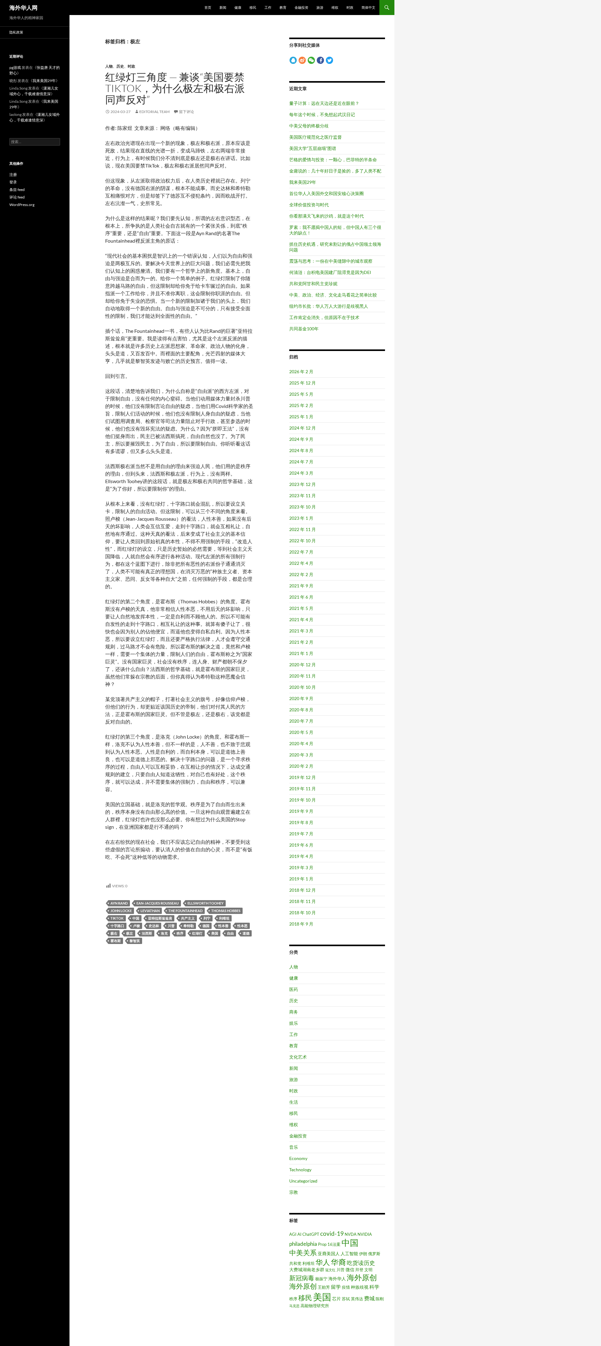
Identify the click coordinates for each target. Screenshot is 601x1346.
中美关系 (303, 1252)
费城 (369, 1298)
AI (299, 1234)
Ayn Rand (119, 903)
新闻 (222, 7)
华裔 (338, 1262)
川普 (171, 926)
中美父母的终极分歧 (309, 125)
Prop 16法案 (329, 1244)
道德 (246, 933)
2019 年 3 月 (301, 867)
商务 (293, 1011)
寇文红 (330, 1270)
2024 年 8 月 (301, 450)
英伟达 (357, 1298)
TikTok (117, 918)
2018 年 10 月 (302, 912)
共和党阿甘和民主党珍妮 (313, 283)
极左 (129, 933)
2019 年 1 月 (301, 878)
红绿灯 (197, 933)
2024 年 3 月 (301, 473)
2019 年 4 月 (301, 856)
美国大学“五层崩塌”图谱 (312, 148)
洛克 (164, 933)
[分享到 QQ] (293, 60)
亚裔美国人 (329, 1253)
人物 (109, 66)
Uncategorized (303, 1181)
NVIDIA (364, 1234)
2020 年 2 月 (301, 766)
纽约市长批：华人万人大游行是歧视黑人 (328, 306)
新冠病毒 (301, 1278)
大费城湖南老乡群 (306, 1269)
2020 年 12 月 (302, 664)
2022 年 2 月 (301, 574)
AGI (292, 1234)
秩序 (180, 933)
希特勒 (188, 926)
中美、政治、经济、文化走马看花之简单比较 (333, 294)
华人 (323, 1262)
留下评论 (186, 111)
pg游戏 (15, 67)
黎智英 (135, 941)
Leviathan (150, 911)
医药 (293, 989)
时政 (350, 7)
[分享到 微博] (302, 60)
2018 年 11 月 (302, 901)
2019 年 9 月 (301, 811)
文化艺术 (298, 1057)
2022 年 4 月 (301, 563)
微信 (350, 1269)
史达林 (154, 926)
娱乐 (293, 1023)
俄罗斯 (374, 1253)
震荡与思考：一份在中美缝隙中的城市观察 (330, 261)
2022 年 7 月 (301, 551)
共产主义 (188, 918)
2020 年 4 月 (301, 743)
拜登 (359, 1269)
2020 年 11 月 (302, 675)
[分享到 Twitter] (329, 60)
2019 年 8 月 (301, 822)
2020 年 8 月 (301, 709)
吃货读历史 (361, 1263)
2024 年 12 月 (302, 428)
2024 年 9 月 (301, 439)
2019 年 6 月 (301, 845)
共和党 (295, 1263)
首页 (207, 7)
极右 (113, 933)
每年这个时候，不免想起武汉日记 (322, 114)
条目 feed (17, 189)
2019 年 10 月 (302, 799)
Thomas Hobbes (225, 911)
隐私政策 (16, 32)
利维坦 (224, 918)
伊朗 (363, 1253)
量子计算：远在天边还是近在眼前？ (324, 103)
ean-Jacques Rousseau (157, 903)
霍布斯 (115, 941)
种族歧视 (359, 1287)
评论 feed (17, 197)
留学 (336, 1287)
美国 (214, 933)
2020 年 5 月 (301, 732)
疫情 (346, 1287)
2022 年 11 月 (302, 529)
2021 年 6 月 (301, 597)
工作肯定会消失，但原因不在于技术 (324, 317)
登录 (13, 182)
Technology (300, 1169)
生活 (293, 1102)
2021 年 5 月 (301, 608)
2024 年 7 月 (301, 461)
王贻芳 (324, 1287)
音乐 (293, 1147)
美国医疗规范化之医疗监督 (315, 137)
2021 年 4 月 (301, 619)
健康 (237, 7)
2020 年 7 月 (301, 721)
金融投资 (301, 7)
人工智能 (349, 1253)
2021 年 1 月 (301, 653)
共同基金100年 (304, 328)
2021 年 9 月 (301, 585)
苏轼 (346, 1298)
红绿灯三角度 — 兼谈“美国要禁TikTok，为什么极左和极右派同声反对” (175, 88)
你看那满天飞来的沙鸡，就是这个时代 (326, 216)
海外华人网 (23, 7)
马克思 (294, 1306)
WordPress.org (21, 204)
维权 (334, 7)
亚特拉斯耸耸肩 (160, 918)
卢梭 (136, 926)
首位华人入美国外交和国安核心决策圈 (326, 193)
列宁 (206, 918)
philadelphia (303, 1244)
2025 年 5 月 (301, 394)
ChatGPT (310, 1234)
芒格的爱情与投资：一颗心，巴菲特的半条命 (333, 159)
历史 (120, 66)
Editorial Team (154, 111)
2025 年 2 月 (301, 405)
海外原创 (362, 1277)
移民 (252, 7)
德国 (206, 926)
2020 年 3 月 (301, 754)
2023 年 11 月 (302, 495)
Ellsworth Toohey (205, 903)
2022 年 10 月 (302, 540)
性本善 (223, 926)
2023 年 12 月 (302, 484)
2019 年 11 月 (302, 788)
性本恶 (242, 926)
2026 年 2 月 (301, 371)
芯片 (336, 1298)
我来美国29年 (302, 182)
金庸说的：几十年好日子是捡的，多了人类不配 (335, 170)
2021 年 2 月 (301, 642)
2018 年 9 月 (301, 923)
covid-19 (332, 1233)
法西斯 (147, 933)
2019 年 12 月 (302, 777)
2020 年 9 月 (301, 698)
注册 (13, 174)
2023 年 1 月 (301, 518)
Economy (298, 1158)
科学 (374, 1287)
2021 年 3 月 (301, 630)
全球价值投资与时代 (309, 204)
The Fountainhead (185, 911)
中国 (135, 918)
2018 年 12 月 (302, 890)
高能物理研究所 (314, 1305)
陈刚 (380, 1298)
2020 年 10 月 (302, 687)
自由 (230, 933)
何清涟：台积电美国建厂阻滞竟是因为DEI (330, 272)
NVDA (351, 1234)
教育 (283, 7)
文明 (368, 1269)
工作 (268, 7)
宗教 (293, 1192)
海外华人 (337, 1278)
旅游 (319, 7)
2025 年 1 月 (301, 416)
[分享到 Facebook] (320, 60)
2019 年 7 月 (301, 833)
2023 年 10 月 (302, 506)
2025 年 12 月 (302, 382)
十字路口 (117, 926)
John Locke (121, 911)
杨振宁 (321, 1278)
